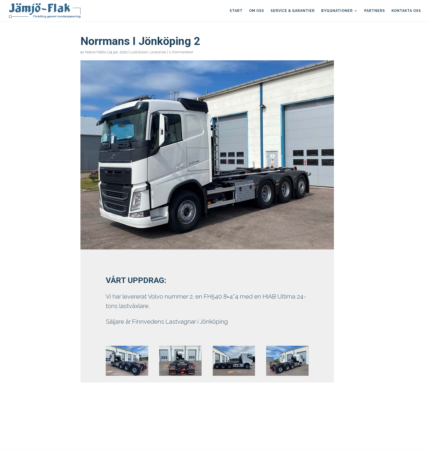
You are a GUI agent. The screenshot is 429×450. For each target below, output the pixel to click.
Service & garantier (293, 11)
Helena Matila (95, 52)
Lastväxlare (139, 52)
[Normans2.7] (127, 375)
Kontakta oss (406, 11)
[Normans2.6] (180, 375)
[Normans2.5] (234, 375)
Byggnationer (337, 11)
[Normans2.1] (287, 375)
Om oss (256, 11)
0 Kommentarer (181, 52)
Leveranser (157, 52)
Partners (374, 11)
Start (236, 11)
